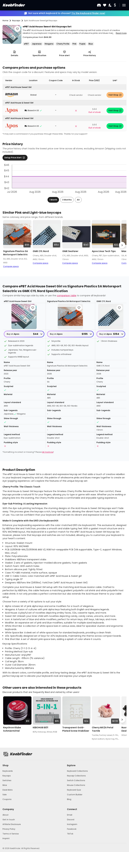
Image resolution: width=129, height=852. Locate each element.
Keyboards (8, 771)
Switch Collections (76, 780)
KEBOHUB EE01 (40, 727)
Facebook (71, 829)
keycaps (16, 20)
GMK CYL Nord (41, 251)
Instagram (72, 824)
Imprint (6, 838)
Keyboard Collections (77, 771)
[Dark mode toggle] (110, 5)
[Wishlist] (105, 5)
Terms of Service (11, 833)
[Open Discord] (99, 5)
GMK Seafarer (70, 251)
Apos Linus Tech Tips (104, 251)
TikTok (70, 833)
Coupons (7, 799)
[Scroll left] (7, 245)
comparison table (66, 295)
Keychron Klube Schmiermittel (12, 729)
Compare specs (11, 266)
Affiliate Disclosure (12, 824)
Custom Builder (74, 794)
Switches (7, 780)
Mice (5, 785)
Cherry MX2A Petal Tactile (102, 729)
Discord (70, 819)
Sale (5, 794)
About (5, 814)
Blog (69, 799)
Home (5, 20)
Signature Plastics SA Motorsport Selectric (15, 253)
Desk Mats (8, 789)
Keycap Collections (76, 775)
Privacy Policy (9, 829)
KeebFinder (13, 5)
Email (69, 814)
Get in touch (9, 819)
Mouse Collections (76, 785)
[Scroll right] (122, 245)
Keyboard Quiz (74, 789)
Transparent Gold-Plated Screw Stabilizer (75, 729)
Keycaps (7, 775)
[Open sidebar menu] (123, 5)
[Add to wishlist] (17, 29)
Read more (121, 33)
